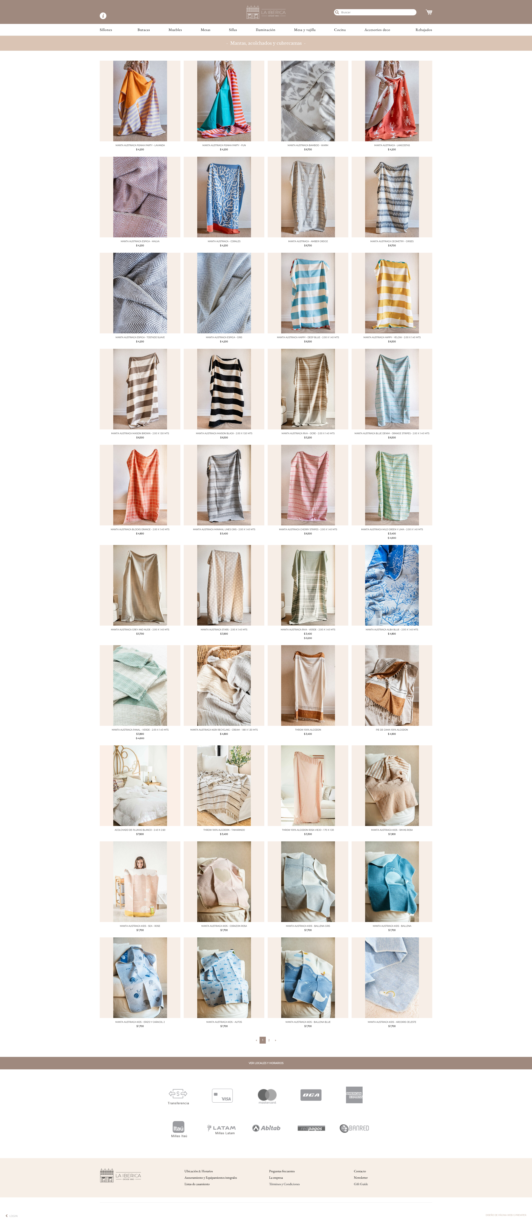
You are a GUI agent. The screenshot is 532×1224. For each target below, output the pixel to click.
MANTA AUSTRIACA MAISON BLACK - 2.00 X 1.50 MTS (224, 433)
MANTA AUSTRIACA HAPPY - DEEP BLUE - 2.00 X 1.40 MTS (308, 337)
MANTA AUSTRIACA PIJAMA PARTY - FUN (224, 145)
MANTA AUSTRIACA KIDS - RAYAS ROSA (392, 830)
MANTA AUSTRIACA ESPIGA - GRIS (224, 337)
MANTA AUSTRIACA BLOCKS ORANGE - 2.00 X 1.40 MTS (140, 529)
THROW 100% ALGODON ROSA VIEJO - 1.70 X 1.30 (308, 830)
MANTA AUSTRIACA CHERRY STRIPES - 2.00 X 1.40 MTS (308, 529)
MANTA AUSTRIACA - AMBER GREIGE (308, 241)
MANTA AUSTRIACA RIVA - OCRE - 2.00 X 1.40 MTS (308, 433)
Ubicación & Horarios (199, 1171)
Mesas (206, 29)
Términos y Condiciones (284, 1184)
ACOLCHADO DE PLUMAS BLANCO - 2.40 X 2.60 (140, 830)
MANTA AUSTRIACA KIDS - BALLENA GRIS (308, 926)
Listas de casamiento (197, 1184)
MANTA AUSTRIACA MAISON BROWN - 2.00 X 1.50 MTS (140, 433)
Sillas (233, 29)
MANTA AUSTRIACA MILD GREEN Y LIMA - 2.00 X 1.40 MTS (392, 529)
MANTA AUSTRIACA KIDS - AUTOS (224, 1022)
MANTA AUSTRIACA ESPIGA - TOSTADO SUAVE (140, 337)
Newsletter (361, 1177)
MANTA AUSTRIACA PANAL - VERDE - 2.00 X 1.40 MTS (140, 729)
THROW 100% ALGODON (308, 729)
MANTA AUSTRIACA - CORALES (224, 241)
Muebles (175, 29)
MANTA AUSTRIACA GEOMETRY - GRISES (392, 241)
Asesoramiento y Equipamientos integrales (211, 1177)
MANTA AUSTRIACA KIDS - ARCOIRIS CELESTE (392, 1022)
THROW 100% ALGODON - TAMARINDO (224, 830)
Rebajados (424, 29)
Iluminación (266, 29)
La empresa (276, 1177)
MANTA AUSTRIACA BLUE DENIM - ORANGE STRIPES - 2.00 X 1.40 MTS (392, 433)
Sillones (106, 29)
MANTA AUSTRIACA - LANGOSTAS (392, 145)
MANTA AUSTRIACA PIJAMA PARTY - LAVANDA (140, 145)
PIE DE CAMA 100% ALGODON (392, 729)
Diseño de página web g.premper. (506, 1215)
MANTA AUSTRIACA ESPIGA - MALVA (140, 241)
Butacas (144, 29)
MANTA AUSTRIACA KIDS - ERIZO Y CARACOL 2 (140, 1022)
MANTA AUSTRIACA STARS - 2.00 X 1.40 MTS (224, 629)
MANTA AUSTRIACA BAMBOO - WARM (308, 145)
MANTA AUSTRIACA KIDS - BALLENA (392, 926)
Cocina (340, 29)
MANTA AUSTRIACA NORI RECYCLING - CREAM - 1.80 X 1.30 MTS (224, 729)
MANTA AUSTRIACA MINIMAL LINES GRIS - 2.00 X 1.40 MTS (224, 529)
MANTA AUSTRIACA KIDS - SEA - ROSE (140, 926)
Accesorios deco (377, 29)
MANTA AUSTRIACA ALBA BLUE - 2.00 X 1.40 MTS (392, 629)
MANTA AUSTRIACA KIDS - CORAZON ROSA (224, 926)
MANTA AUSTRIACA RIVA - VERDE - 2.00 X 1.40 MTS (308, 629)
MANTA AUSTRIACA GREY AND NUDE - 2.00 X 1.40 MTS (140, 629)
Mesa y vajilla (305, 29)
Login (13, 1216)
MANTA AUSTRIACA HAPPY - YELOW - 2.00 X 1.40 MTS (392, 337)
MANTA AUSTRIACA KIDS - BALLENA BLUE (308, 1022)
